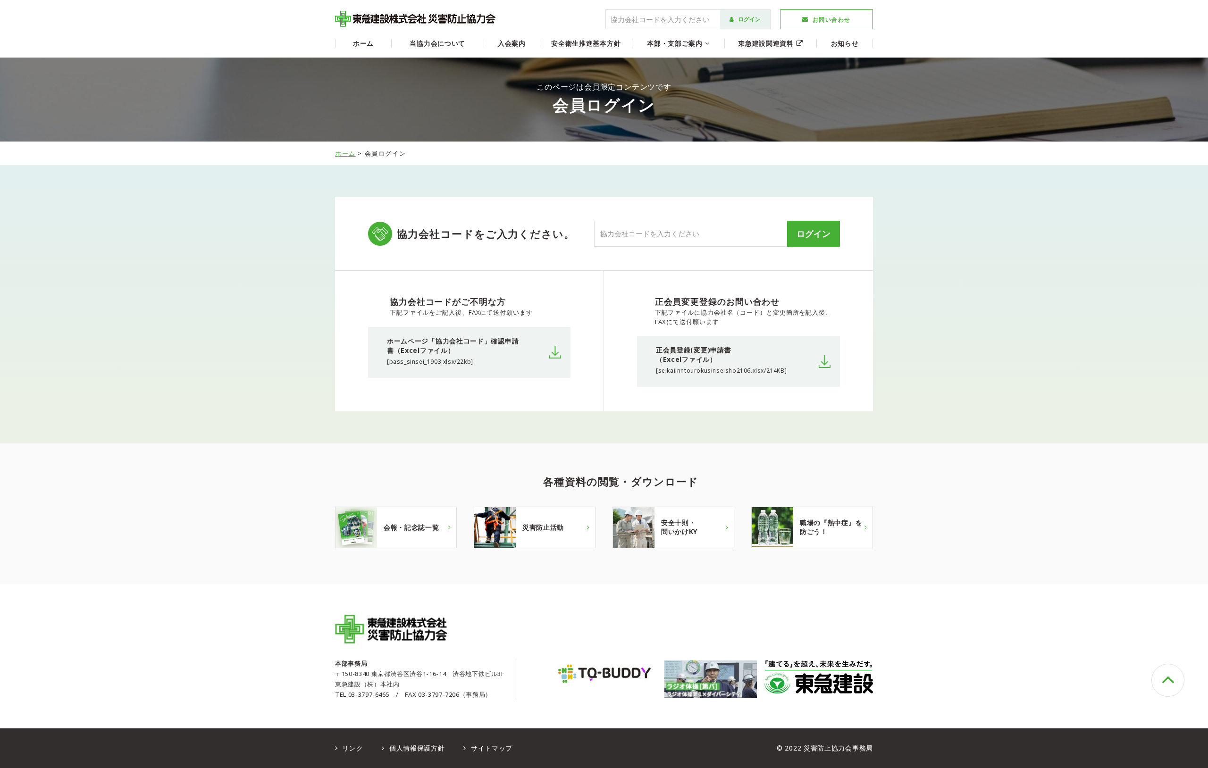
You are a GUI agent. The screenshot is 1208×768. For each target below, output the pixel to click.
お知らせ (845, 43)
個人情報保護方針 (416, 747)
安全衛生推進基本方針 (586, 43)
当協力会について (437, 43)
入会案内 (512, 43)
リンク (351, 747)
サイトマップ (490, 747)
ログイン (749, 19)
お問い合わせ (832, 20)
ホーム (363, 43)
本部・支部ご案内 (676, 43)
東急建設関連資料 (767, 43)
